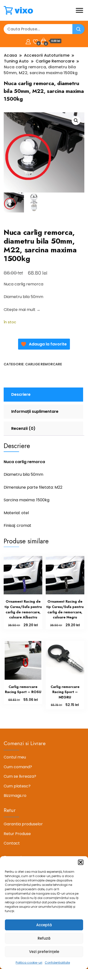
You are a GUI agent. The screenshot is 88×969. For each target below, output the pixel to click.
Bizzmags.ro (15, 795)
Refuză (44, 938)
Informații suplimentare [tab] (34, 411)
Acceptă (44, 924)
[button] (80, 862)
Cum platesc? (17, 786)
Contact (12, 843)
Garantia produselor (23, 824)
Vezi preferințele (44, 951)
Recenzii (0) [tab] (23, 428)
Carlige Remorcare (43, 364)
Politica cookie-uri (29, 962)
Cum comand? (18, 767)
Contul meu (15, 757)
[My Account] (28, 41)
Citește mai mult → (22, 309)
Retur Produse (17, 834)
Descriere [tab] (21, 394)
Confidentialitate (57, 962)
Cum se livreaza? (20, 776)
